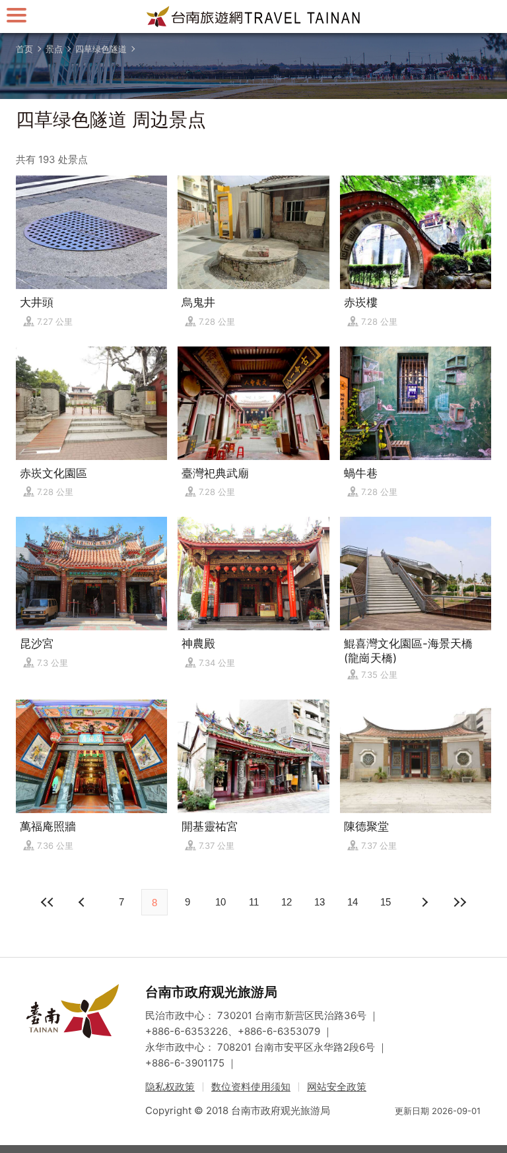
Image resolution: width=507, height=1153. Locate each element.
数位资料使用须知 (250, 1086)
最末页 (459, 902)
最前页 (47, 902)
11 (254, 901)
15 (385, 901)
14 (352, 901)
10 (220, 901)
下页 (83, 902)
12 (286, 901)
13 (319, 901)
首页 (24, 49)
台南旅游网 (253, 16)
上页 (424, 902)
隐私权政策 (170, 1086)
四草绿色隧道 (101, 49)
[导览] (16, 15)
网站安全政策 (336, 1086)
